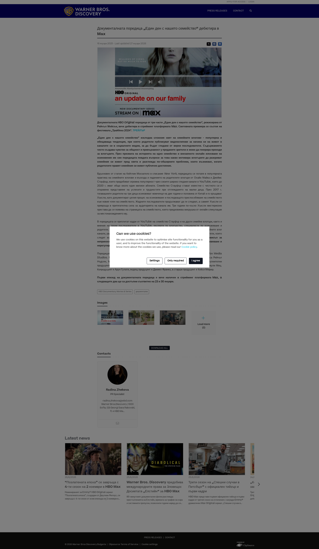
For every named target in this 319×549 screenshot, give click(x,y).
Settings (155, 261)
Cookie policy (189, 247)
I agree (196, 261)
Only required (175, 261)
